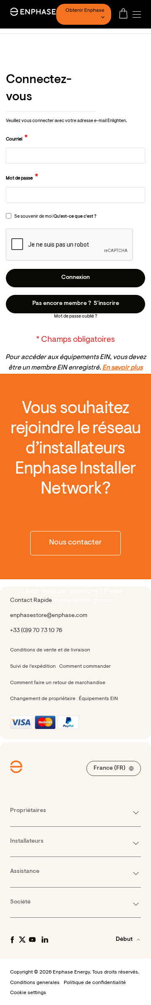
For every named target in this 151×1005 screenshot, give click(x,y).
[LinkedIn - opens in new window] (45, 939)
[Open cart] (123, 14)
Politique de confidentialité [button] (95, 982)
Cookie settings (28, 992)
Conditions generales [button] (35, 982)
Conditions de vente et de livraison (50, 650)
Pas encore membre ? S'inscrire (75, 304)
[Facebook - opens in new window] (12, 939)
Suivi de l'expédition (33, 666)
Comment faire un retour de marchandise (57, 682)
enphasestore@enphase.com (48, 616)
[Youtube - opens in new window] (32, 939)
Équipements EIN (98, 698)
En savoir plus (122, 368)
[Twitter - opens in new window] (22, 939)
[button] (138, 14)
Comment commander (85, 666)
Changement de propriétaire (43, 698)
